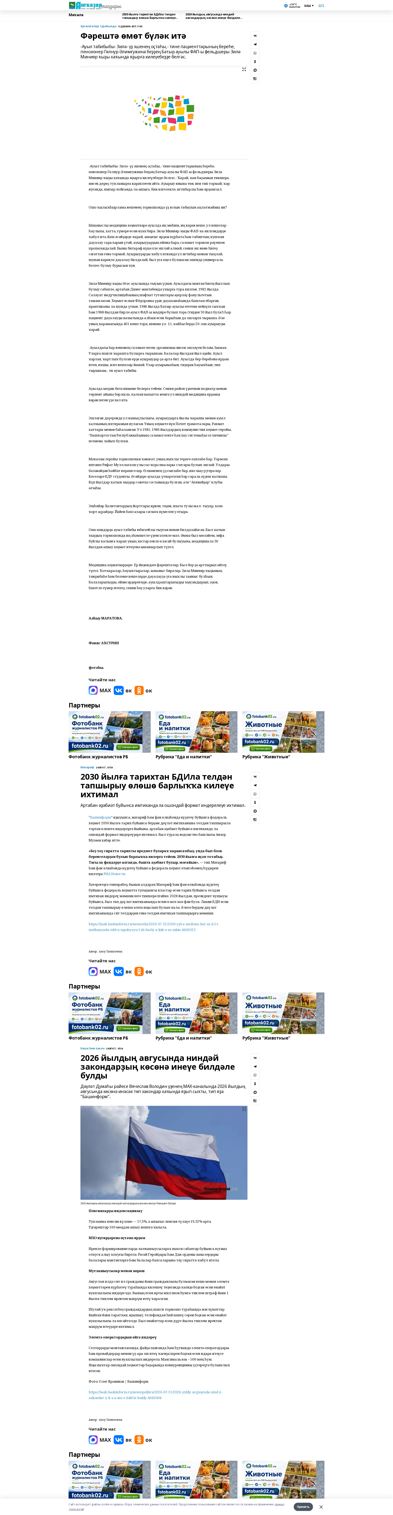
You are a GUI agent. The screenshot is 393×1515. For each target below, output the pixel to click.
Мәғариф (87, 767)
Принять (303, 1507)
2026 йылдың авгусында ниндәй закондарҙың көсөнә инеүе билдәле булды (212, 16)
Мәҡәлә (76, 15)
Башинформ (100, 817)
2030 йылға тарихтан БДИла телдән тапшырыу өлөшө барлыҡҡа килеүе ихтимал (149, 16)
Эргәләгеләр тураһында (98, 26)
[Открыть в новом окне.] (100, 690)
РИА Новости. (115, 873)
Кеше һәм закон (92, 1048)
